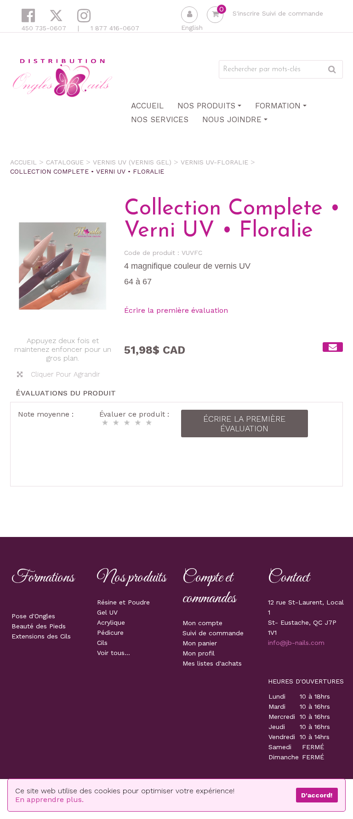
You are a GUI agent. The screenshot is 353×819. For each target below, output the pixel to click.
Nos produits (206, 105)
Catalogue (65, 162)
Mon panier (199, 643)
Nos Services (159, 119)
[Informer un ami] (333, 347)
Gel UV (107, 612)
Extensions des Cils (41, 636)
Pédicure (110, 632)
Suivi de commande (292, 13)
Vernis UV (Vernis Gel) (132, 162)
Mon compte (202, 623)
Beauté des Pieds (38, 626)
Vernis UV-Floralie (214, 162)
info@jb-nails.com (296, 642)
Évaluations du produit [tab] (66, 393)
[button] (215, 14)
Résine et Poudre (123, 602)
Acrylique (111, 622)
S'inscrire (246, 13)
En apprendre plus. (49, 799)
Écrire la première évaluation (176, 310)
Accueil (147, 105)
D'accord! (316, 795)
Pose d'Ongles (33, 616)
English (192, 27)
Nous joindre (232, 119)
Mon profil (198, 653)
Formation (278, 105)
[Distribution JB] (62, 77)
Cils (102, 642)
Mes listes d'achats (212, 663)
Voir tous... (113, 652)
